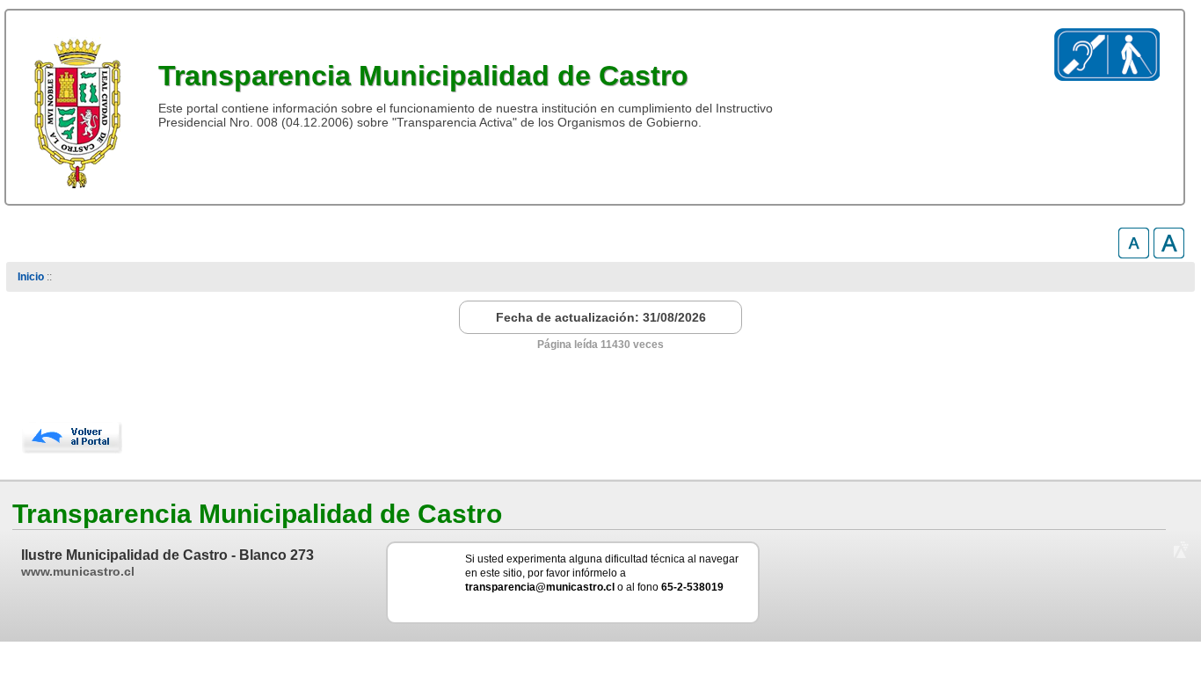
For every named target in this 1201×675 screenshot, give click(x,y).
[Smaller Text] (1133, 253)
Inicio (31, 277)
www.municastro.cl (78, 571)
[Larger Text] (1169, 253)
